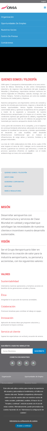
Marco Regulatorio (12, 191)
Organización (6, 376)
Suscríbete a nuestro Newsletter (15, 346)
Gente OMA (9, 177)
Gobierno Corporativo (14, 182)
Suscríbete (39, 351)
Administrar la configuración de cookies (23, 421)
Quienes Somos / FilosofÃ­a (15, 172)
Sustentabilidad (7, 383)
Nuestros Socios (31, 383)
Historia (8, 186)
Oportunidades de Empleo (34, 376)
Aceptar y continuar (24, 426)
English (43, 1)
